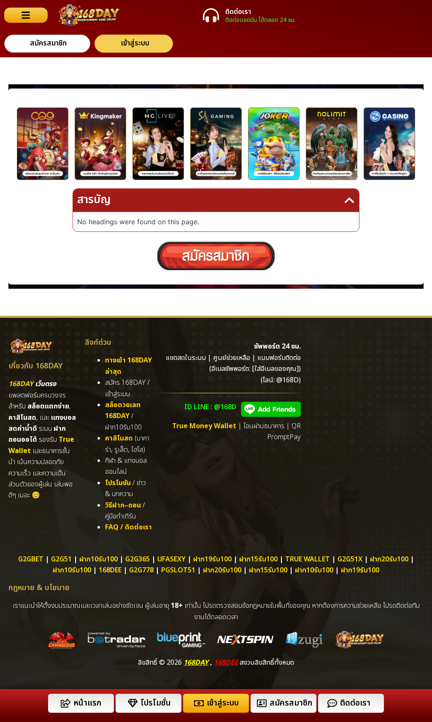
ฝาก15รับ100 (258, 559)
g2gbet (30, 559)
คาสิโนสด (119, 438)
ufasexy (171, 559)
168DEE (226, 663)
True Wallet (307, 559)
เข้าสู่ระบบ (223, 703)
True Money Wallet (204, 426)
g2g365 (137, 559)
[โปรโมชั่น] (133, 703)
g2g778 (141, 570)
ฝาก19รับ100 (212, 559)
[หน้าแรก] (65, 703)
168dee (110, 570)
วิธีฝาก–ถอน (123, 505)
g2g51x (350, 559)
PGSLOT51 (178, 570)
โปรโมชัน (118, 483)
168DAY (20, 384)
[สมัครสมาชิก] (262, 703)
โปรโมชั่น (155, 703)
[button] (349, 200)
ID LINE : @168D (210, 407)
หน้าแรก (87, 703)
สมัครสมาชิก (291, 703)
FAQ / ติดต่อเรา (128, 527)
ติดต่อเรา (238, 12)
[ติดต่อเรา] (211, 15)
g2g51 (61, 559)
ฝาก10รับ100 (98, 559)
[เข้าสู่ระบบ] (199, 703)
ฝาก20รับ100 (389, 559)
